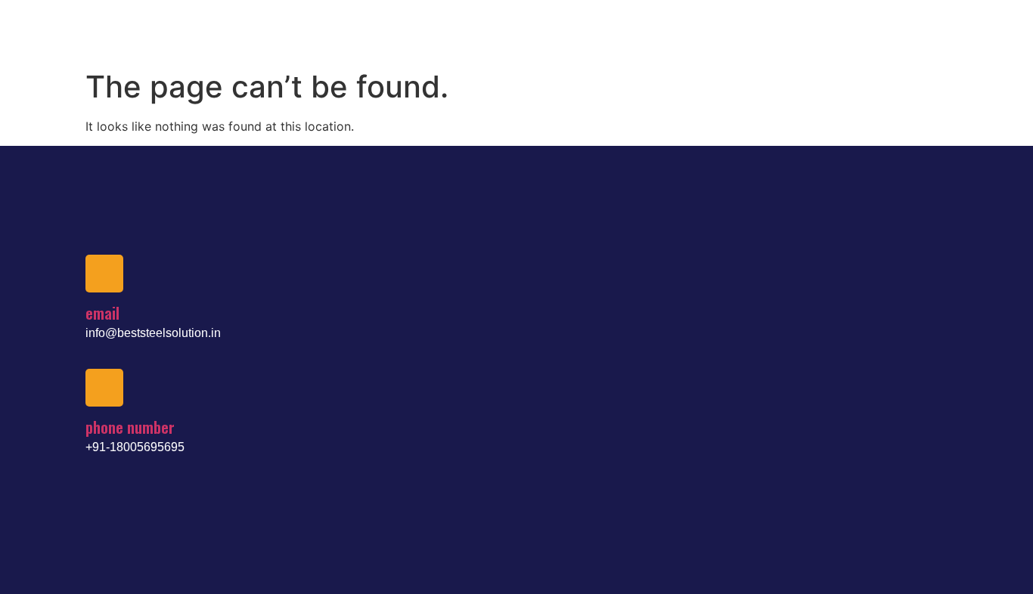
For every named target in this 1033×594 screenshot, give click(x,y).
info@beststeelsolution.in (153, 332)
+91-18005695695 (135, 447)
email (102, 313)
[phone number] (104, 388)
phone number (130, 427)
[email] (104, 273)
